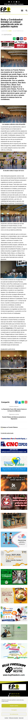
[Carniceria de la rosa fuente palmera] (14, 502)
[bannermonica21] (14, 539)
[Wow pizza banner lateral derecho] (14, 595)
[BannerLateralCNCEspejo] (14, 445)
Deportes (8, 35)
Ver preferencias (14, 714)
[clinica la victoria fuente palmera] (14, 632)
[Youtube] (16, 2)
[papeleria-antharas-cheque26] (14, 651)
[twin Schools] (14, 558)
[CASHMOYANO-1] (14, 577)
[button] (22, 10)
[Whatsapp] (19, 2)
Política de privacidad (13, 717)
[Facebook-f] (9, 2)
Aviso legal (21, 717)
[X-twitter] (11, 2)
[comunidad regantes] (14, 463)
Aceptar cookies (14, 705)
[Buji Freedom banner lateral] (14, 669)
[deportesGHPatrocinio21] (14, 44)
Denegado (14, 710)
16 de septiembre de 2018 (17, 30)
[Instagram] (14, 2)
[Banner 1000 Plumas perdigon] (14, 520)
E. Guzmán (9, 30)
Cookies (6, 717)
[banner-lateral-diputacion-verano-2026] (14, 483)
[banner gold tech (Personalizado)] (14, 614)
